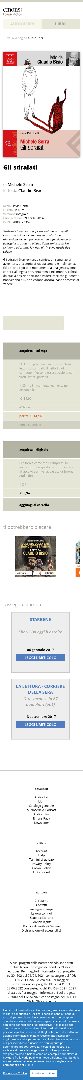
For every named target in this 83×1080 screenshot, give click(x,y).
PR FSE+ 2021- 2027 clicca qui (51, 999)
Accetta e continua (43, 1073)
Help (41, 855)
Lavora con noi (41, 913)
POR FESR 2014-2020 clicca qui (44, 977)
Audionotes (41, 814)
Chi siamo (41, 901)
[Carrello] (69, 11)
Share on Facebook (16, 294)
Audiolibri (22, 24)
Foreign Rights (41, 922)
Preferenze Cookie (15, 1073)
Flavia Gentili (20, 206)
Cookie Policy (41, 868)
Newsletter (41, 823)
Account (41, 851)
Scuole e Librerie (41, 918)
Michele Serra (20, 184)
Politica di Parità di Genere (41, 926)
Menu (77, 11)
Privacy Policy (41, 864)
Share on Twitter (7, 294)
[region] (41, 1041)
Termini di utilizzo (41, 859)
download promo (72, 323)
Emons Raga (41, 818)
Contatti (41, 905)
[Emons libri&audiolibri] (15, 12)
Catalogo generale (41, 806)
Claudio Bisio (30, 190)
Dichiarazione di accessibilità (41, 930)
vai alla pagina (25, 37)
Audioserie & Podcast (41, 810)
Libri (60, 24)
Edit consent (41, 872)
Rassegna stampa (41, 909)
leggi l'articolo (40, 657)
